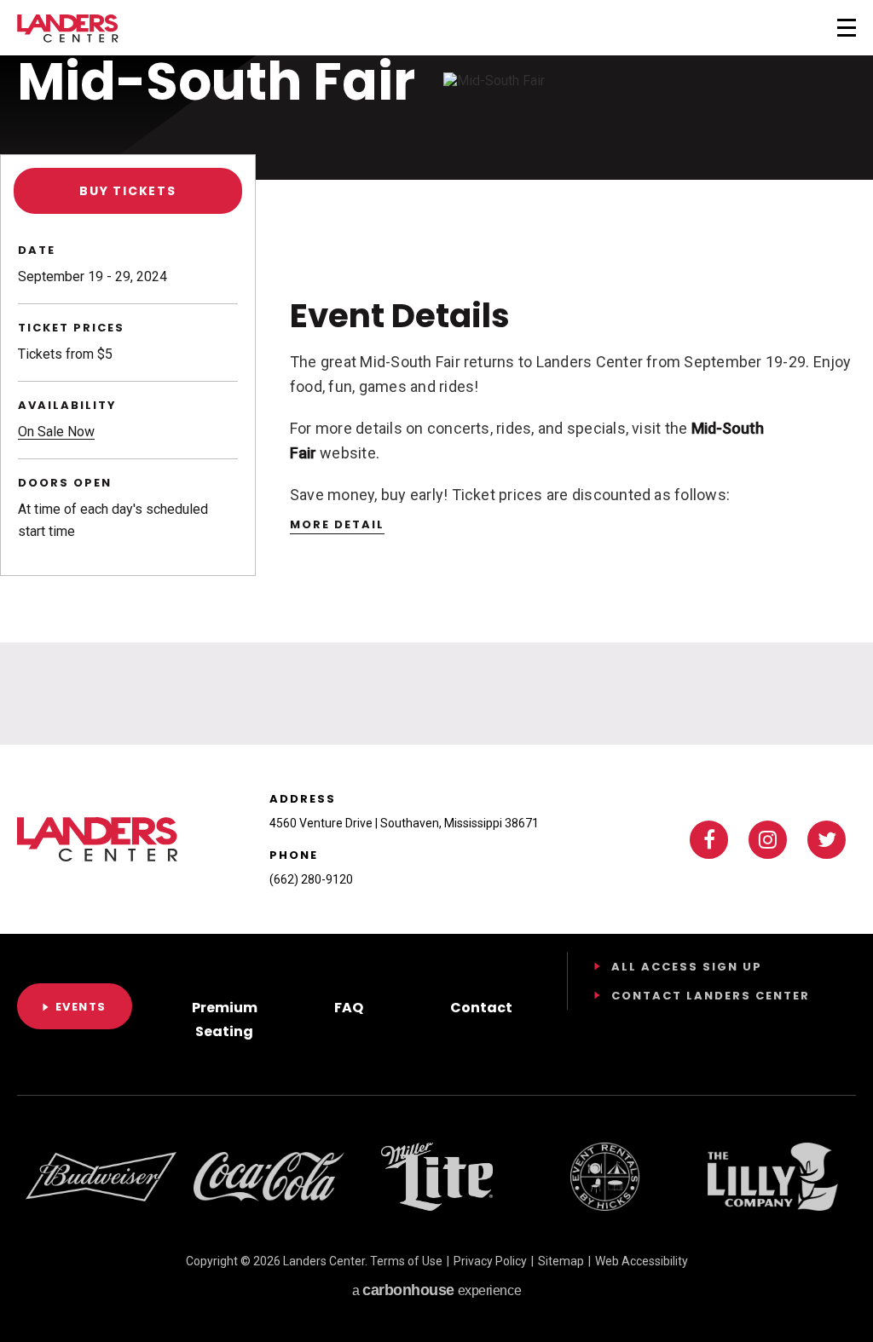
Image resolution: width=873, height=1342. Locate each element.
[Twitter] (826, 840)
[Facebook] (709, 840)
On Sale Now (56, 431)
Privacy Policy (490, 1261)
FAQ (348, 1007)
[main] (436, 372)
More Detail (337, 524)
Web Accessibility (641, 1261)
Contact (481, 1007)
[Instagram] (768, 840)
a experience (436, 1290)
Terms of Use (406, 1261)
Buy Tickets (127, 190)
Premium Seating (224, 1019)
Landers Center (68, 28)
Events (81, 1007)
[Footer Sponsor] (101, 1177)
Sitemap (561, 1261)
